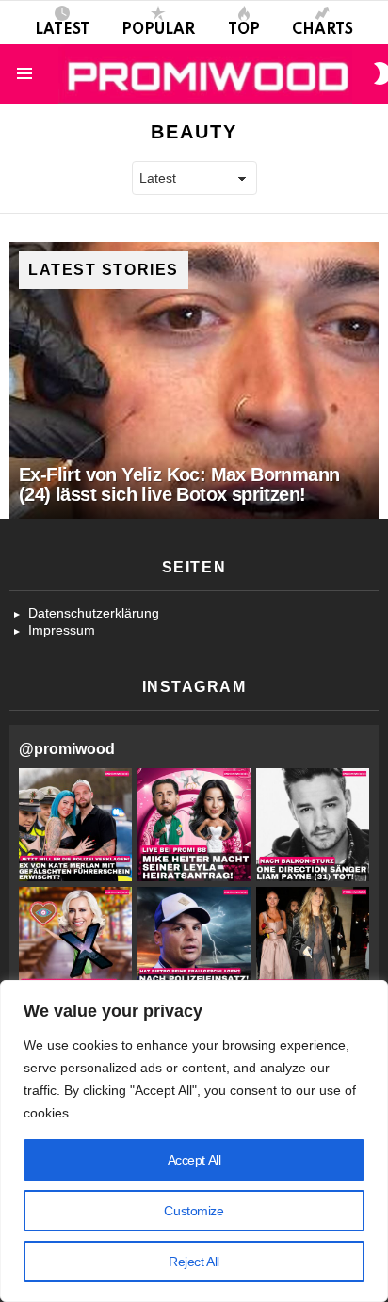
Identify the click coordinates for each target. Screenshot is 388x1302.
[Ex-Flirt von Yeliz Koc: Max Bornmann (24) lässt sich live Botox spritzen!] (194, 380)
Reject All (194, 1261)
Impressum (61, 629)
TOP (244, 30)
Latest (62, 30)
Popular (158, 30)
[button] (75, 824)
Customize (193, 1210)
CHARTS (322, 30)
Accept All (194, 1159)
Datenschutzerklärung (93, 612)
